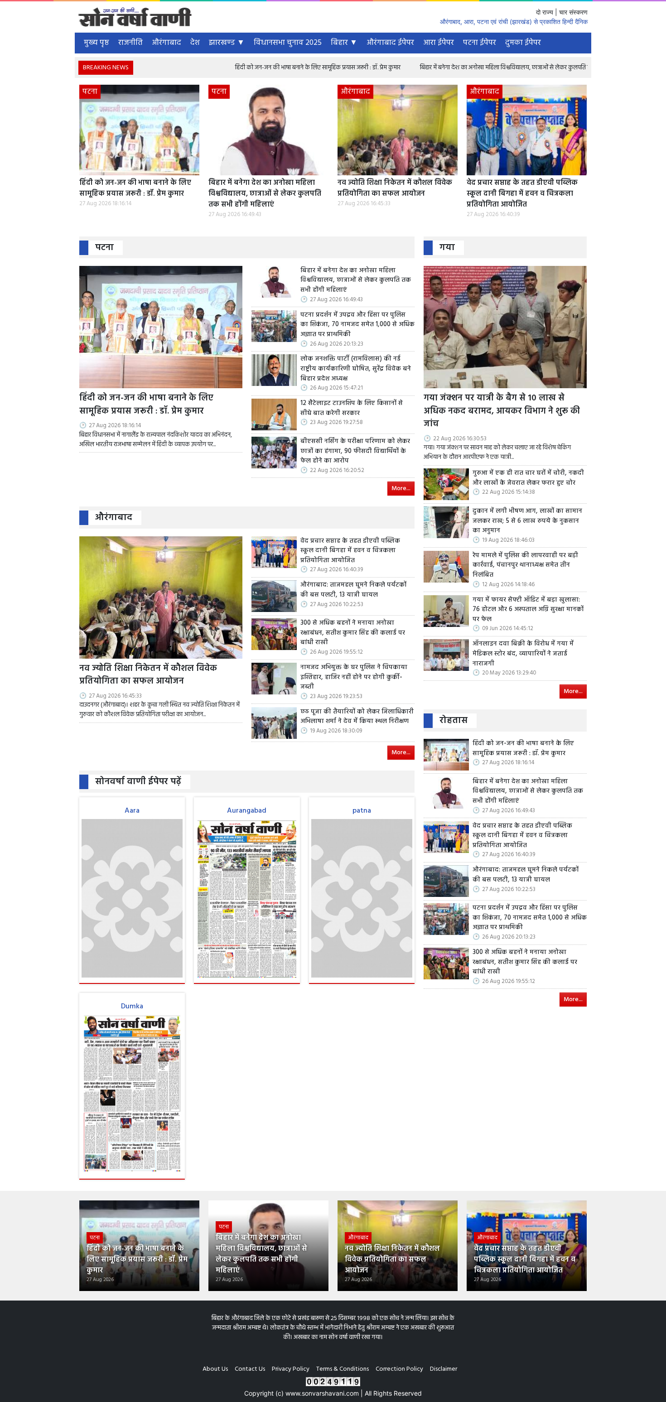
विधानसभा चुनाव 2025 (288, 43)
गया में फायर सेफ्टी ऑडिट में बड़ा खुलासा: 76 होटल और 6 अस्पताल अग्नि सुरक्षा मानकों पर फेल (528, 610)
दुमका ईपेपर (523, 43)
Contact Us (250, 1369)
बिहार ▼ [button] (344, 43)
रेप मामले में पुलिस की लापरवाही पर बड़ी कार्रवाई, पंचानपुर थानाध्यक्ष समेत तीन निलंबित (525, 565)
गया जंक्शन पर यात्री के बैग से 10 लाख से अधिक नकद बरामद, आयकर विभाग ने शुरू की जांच (502, 411)
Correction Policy (399, 1369)
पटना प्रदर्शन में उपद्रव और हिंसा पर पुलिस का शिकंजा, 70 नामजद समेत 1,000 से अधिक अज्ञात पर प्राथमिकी (357, 325)
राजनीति (130, 43)
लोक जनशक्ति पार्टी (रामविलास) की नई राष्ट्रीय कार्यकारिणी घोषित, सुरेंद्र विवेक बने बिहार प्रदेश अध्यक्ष (355, 369)
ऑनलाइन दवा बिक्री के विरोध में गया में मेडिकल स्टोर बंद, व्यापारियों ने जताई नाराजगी (523, 654)
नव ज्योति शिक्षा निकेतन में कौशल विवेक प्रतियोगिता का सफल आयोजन (395, 188)
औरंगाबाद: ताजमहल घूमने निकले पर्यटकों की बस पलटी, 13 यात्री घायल (353, 590)
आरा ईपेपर (438, 43)
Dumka (132, 1006)
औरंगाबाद (166, 43)
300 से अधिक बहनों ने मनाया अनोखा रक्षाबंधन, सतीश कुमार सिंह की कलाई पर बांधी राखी (352, 633)
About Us (215, 1369)
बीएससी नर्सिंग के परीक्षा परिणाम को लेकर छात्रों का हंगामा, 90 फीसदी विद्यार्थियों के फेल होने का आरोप (355, 451)
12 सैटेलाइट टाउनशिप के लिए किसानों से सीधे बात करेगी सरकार (351, 408)
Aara (132, 811)
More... (400, 488)
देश (195, 43)
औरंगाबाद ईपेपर (390, 43)
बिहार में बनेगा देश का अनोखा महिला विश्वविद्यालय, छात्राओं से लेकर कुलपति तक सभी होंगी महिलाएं (470, 67)
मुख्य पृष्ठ (96, 43)
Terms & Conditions (342, 1369)
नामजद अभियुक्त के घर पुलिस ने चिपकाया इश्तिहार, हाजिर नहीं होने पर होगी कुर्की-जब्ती (353, 677)
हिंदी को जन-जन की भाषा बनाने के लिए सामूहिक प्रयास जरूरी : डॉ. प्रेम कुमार (260, 67)
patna (361, 811)
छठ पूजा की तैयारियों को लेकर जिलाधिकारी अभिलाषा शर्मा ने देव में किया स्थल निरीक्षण (357, 717)
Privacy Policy (290, 1369)
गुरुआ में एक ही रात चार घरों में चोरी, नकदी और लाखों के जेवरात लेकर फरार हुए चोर (528, 478)
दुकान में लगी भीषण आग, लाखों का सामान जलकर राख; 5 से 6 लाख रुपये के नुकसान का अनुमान (527, 521)
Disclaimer (443, 1369)
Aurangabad (246, 811)
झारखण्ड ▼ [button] (227, 43)
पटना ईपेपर (479, 43)
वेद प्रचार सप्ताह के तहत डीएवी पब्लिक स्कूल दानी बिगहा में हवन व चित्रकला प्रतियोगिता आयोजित (522, 194)
